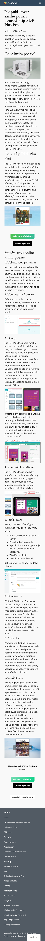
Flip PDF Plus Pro (13, 149)
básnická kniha (27, 39)
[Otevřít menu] (39, 3)
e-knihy (30, 196)
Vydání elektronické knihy (22, 797)
